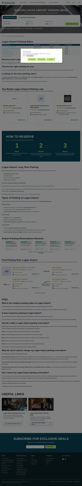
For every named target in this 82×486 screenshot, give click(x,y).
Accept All (51, 59)
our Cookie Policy (30, 55)
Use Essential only (41, 59)
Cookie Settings (32, 59)
